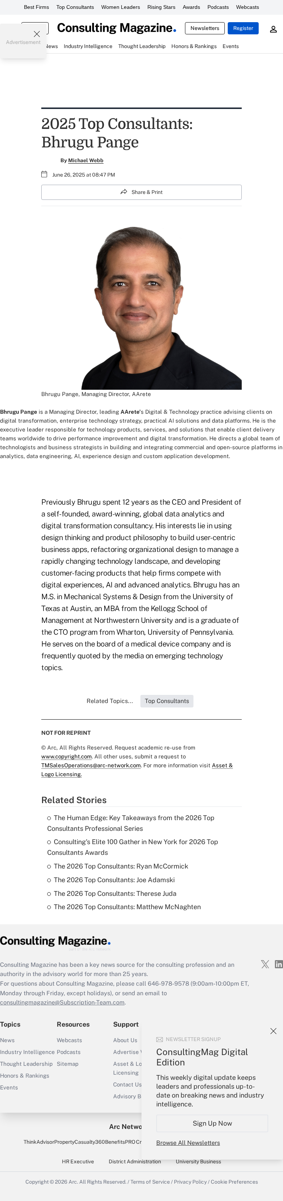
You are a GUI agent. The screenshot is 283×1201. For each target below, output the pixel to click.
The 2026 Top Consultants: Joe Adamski (114, 880)
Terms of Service (150, 1182)
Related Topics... (110, 700)
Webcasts (247, 7)
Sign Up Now (212, 1123)
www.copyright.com (66, 756)
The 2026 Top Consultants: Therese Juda (115, 893)
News (7, 1040)
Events (9, 1087)
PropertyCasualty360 (79, 1142)
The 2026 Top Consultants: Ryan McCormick (121, 866)
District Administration (135, 1161)
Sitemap (67, 1064)
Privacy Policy (190, 1182)
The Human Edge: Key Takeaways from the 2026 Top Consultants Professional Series (130, 823)
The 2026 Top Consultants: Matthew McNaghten (127, 907)
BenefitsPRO (120, 1142)
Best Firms (36, 7)
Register (243, 28)
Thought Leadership (26, 1064)
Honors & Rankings (24, 1075)
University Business (198, 1161)
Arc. (73, 1182)
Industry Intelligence (27, 1052)
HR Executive (78, 1161)
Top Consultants (75, 7)
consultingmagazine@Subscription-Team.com (62, 1002)
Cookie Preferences (234, 1182)
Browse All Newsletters (188, 1142)
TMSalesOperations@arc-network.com (91, 765)
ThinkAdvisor (39, 1142)
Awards (191, 7)
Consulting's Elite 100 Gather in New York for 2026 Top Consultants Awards (132, 847)
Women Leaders (120, 7)
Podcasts (218, 7)
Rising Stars (161, 7)
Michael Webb (86, 160)
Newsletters (205, 28)
